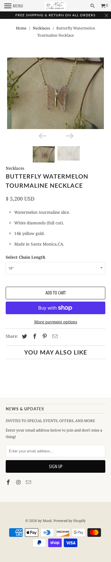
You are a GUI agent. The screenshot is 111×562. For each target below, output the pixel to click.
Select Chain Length (25, 257)
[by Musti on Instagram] (19, 482)
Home (21, 28)
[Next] (69, 135)
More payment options (55, 321)
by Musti (45, 520)
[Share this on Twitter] (23, 336)
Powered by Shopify (70, 520)
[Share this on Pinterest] (43, 336)
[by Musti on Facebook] (9, 482)
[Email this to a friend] (54, 336)
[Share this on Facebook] (33, 336)
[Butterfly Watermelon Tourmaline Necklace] (55, 93)
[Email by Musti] (29, 482)
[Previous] (42, 135)
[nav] (13, 5)
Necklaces (41, 28)
